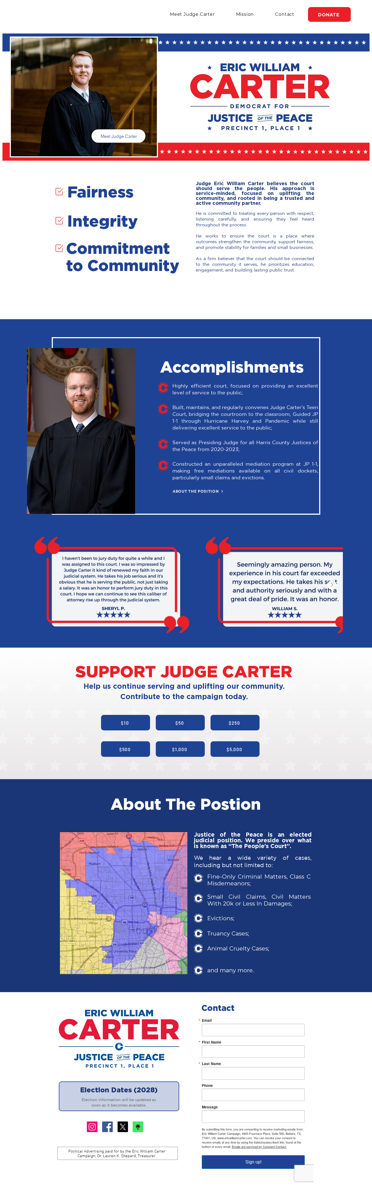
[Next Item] (332, 585)
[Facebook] (107, 1126)
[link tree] (138, 1126)
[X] (92, 1126)
